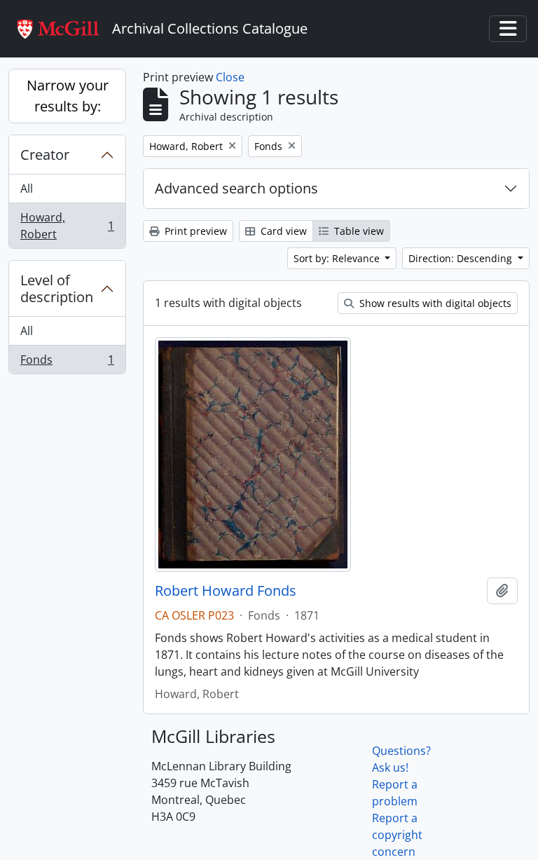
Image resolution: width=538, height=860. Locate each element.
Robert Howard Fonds (225, 590)
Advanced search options (236, 188)
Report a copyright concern (397, 834)
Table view (357, 231)
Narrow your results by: (68, 96)
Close (230, 77)
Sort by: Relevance (338, 258)
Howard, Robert (67, 226)
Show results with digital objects (434, 303)
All (26, 188)
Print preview (194, 231)
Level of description (56, 288)
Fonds (67, 363)
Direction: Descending (461, 258)
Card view (282, 231)
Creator (44, 154)
